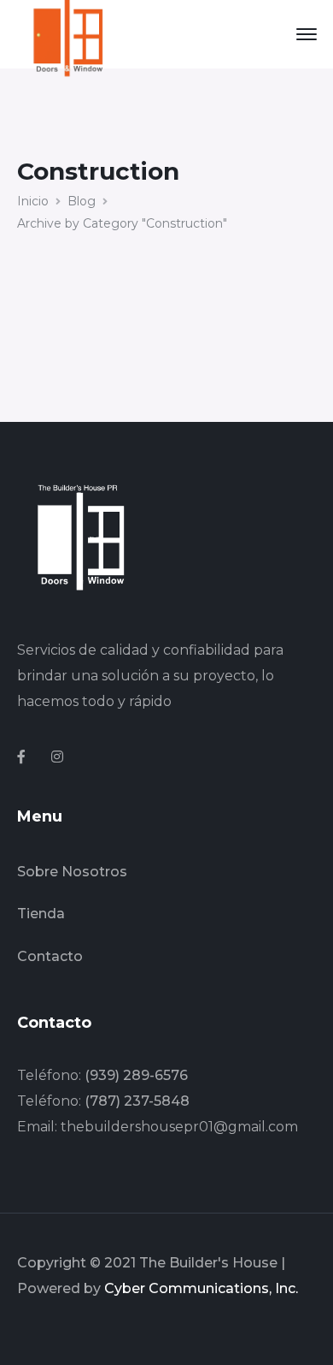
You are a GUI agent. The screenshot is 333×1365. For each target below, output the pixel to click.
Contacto (50, 956)
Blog (81, 201)
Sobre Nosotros (72, 872)
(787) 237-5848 (137, 1101)
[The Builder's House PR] (68, 33)
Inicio (33, 201)
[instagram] (57, 757)
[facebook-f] (21, 757)
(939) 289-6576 (136, 1075)
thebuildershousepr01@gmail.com (179, 1127)
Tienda (41, 913)
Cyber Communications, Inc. (201, 1288)
